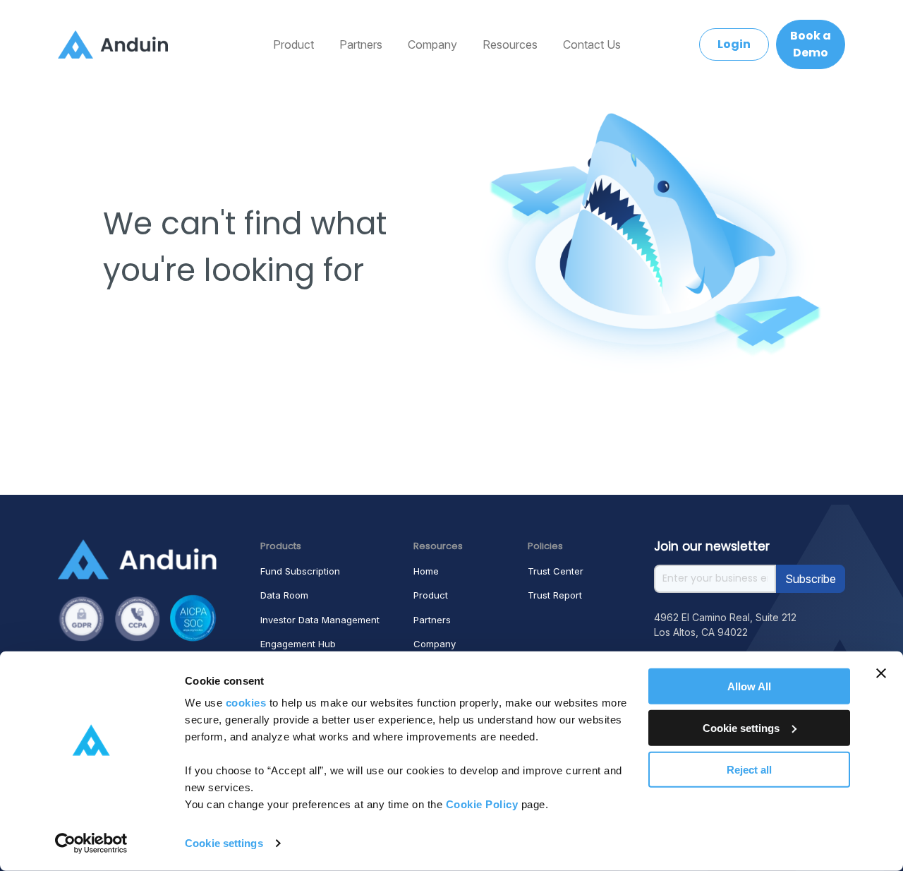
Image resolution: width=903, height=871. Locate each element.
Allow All (749, 686)
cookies (246, 703)
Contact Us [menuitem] (592, 44)
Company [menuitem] (432, 44)
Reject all (749, 769)
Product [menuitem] (293, 44)
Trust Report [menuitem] (555, 595)
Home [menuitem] (426, 571)
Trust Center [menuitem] (555, 571)
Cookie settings (224, 843)
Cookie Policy (482, 804)
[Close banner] (881, 673)
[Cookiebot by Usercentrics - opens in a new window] (91, 843)
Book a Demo (810, 44)
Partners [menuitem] (360, 44)
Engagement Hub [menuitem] (298, 643)
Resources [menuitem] (510, 44)
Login (734, 44)
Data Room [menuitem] (284, 595)
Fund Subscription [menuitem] (300, 571)
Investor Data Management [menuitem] (320, 619)
